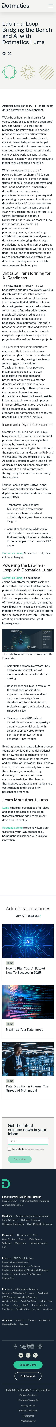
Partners (24, 1324)
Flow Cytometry (10, 1220)
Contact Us (44, 1320)
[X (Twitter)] (35, 1355)
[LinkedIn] (28, 1355)
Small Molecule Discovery (39, 1224)
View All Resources (27, 915)
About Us (20, 1320)
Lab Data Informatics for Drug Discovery (21, 1274)
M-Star (5, 1305)
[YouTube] (21, 1355)
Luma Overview (9, 1201)
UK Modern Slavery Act (28, 1400)
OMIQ (26, 1305)
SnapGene (7, 1309)
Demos (22, 1239)
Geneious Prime (9, 1301)
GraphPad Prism (28, 1301)
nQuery (16, 1305)
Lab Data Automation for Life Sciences (21, 1266)
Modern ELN (8, 1278)
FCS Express (8, 1297)
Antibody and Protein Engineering (32, 1216)
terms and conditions (34, 1149)
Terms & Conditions (28, 1411)
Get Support (28, 1376)
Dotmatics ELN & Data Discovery (18, 1293)
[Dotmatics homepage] (6, 1187)
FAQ (4, 1247)
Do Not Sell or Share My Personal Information (28, 1390)
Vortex (36, 1309)
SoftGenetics (22, 1309)
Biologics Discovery (30, 1220)
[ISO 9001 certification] (40, 1346)
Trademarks (28, 1416)
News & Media (9, 1324)
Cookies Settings (28, 1395)
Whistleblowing (28, 1421)
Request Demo (28, 1364)
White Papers (35, 1239)
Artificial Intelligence (12, 1205)
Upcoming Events (38, 1243)
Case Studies (8, 1239)
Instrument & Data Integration (34, 1201)
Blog (35, 1235)
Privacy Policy (28, 1405)
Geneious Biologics (27, 1297)
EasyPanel (42, 1293)
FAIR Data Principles (24, 1258)
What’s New (20, 1243)
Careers (32, 1320)
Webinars (6, 1243)
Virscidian (47, 1309)
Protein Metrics (39, 1305)
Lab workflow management (15, 1262)
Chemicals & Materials (13, 1224)
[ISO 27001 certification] (27, 1346)
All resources (23, 1235)
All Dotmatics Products (26, 1289)
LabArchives (46, 1301)
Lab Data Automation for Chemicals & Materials (25, 1270)
